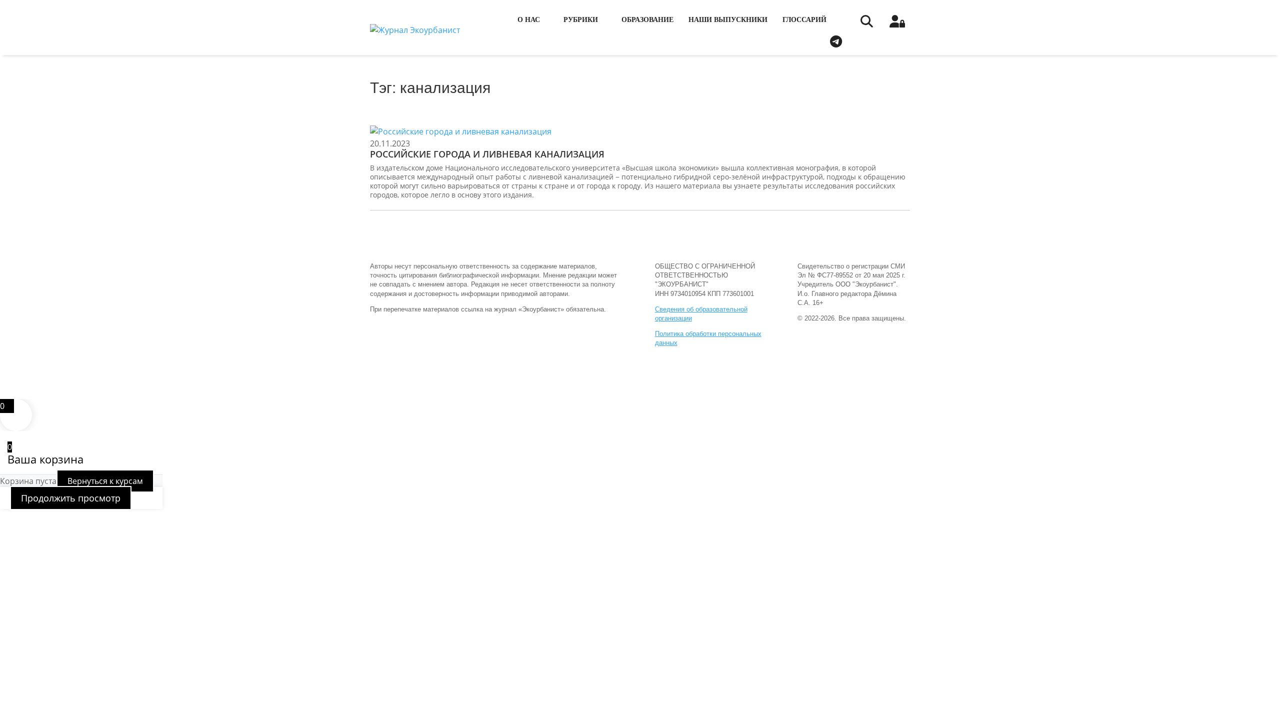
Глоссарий (804, 20)
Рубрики (581, 20)
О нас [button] (529, 20)
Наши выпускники (728, 20)
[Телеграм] (835, 40)
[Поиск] (866, 24)
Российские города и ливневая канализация (487, 154)
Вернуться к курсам (105, 481)
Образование (648, 20)
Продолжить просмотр (70, 498)
